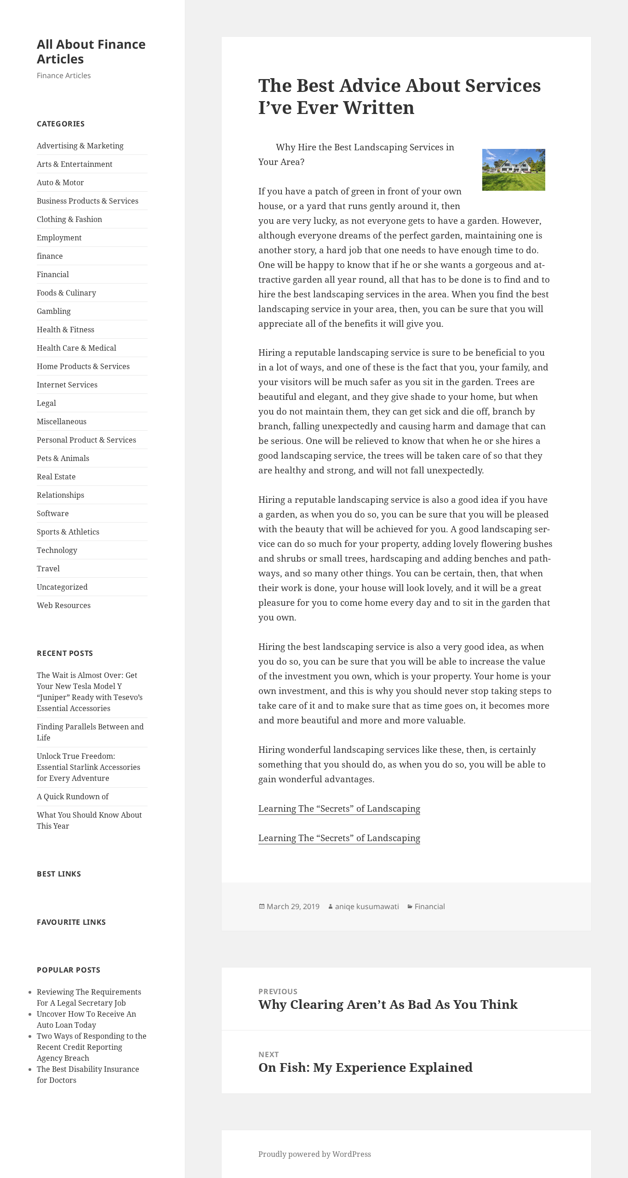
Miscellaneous (61, 421)
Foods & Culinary (66, 293)
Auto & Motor (60, 182)
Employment (59, 238)
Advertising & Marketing (80, 146)
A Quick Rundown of (72, 796)
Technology (57, 550)
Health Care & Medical (76, 348)
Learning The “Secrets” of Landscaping (339, 808)
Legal (46, 403)
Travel (48, 568)
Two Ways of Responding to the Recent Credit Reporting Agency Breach (92, 1047)
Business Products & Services (87, 201)
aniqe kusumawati (367, 906)
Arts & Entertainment (75, 164)
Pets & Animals (63, 458)
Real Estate (56, 477)
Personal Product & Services (86, 440)
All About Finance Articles (91, 51)
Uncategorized (62, 587)
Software (53, 513)
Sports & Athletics (68, 532)
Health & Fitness (65, 329)
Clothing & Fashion (69, 219)
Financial (53, 274)
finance (50, 256)
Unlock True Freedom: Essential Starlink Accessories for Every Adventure (88, 767)
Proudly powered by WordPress (314, 1154)
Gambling (54, 311)
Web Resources (64, 605)
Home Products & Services (83, 366)
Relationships (60, 495)
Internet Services (67, 385)
